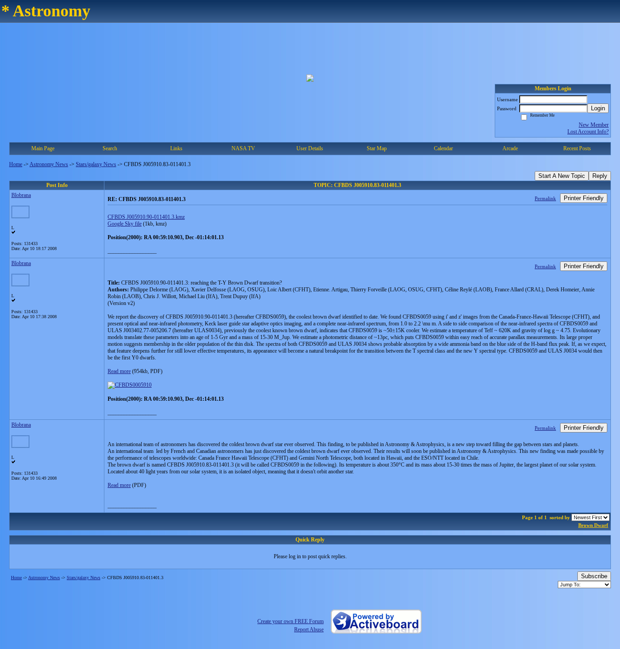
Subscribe (594, 576)
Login (598, 108)
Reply (599, 175)
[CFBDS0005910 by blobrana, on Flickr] (130, 385)
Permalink (545, 198)
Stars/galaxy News (96, 164)
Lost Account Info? (588, 131)
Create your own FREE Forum (290, 621)
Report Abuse (309, 629)
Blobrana (21, 195)
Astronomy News (49, 164)
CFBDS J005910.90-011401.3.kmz (146, 217)
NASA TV (243, 148)
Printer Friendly (584, 198)
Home (15, 164)
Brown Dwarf (593, 525)
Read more (119, 371)
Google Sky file (125, 224)
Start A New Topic (561, 175)
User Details (309, 148)
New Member (594, 125)
